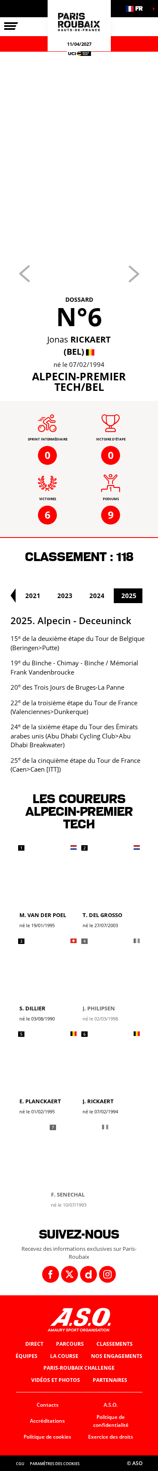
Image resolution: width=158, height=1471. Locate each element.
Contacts (48, 1404)
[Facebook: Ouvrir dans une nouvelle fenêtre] (50, 1274)
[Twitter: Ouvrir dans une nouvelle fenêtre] (69, 1274)
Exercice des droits (110, 1436)
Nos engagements (116, 1356)
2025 (129, 595)
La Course (64, 1356)
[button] (137, 8)
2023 (64, 595)
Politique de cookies (47, 1436)
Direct (34, 1343)
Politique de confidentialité (111, 1421)
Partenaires (110, 1380)
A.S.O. (111, 1404)
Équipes (26, 1356)
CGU (20, 1463)
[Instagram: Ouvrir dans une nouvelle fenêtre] (107, 1274)
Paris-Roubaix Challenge (79, 1367)
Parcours (70, 1343)
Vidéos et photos (55, 1380)
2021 (32, 595)
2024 (96, 595)
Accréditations (47, 1420)
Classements (114, 1343)
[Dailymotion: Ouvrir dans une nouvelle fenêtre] (88, 1274)
